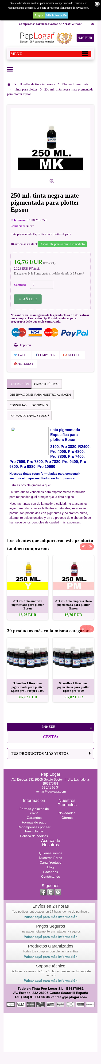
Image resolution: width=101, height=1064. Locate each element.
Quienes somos (50, 853)
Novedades (66, 813)
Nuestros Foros (50, 858)
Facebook (50, 872)
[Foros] (57, 892)
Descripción (19, 384)
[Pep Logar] (45, 37)
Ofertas (67, 818)
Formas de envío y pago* (29, 416)
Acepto (39, 15)
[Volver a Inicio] (9, 84)
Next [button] (90, 546)
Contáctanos (50, 876)
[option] (27, 587)
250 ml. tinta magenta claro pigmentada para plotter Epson (73, 604)
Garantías (34, 818)
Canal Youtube (51, 862)
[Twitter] (50, 892)
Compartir (46, 355)
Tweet (22, 355)
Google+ (74, 355)
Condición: (18, 226)
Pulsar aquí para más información (51, 917)
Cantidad (20, 284)
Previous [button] (83, 546)
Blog (50, 867)
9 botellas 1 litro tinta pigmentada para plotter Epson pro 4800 (73, 686)
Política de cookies (34, 836)
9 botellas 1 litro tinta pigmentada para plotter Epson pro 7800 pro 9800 (27, 686)
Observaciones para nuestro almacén (40, 394)
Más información (56, 15)
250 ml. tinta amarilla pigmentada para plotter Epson (28, 604)
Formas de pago (34, 822)
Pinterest (25, 363)
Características (46, 384)
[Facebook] (43, 892)
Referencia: (18, 220)
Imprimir (25, 345)
